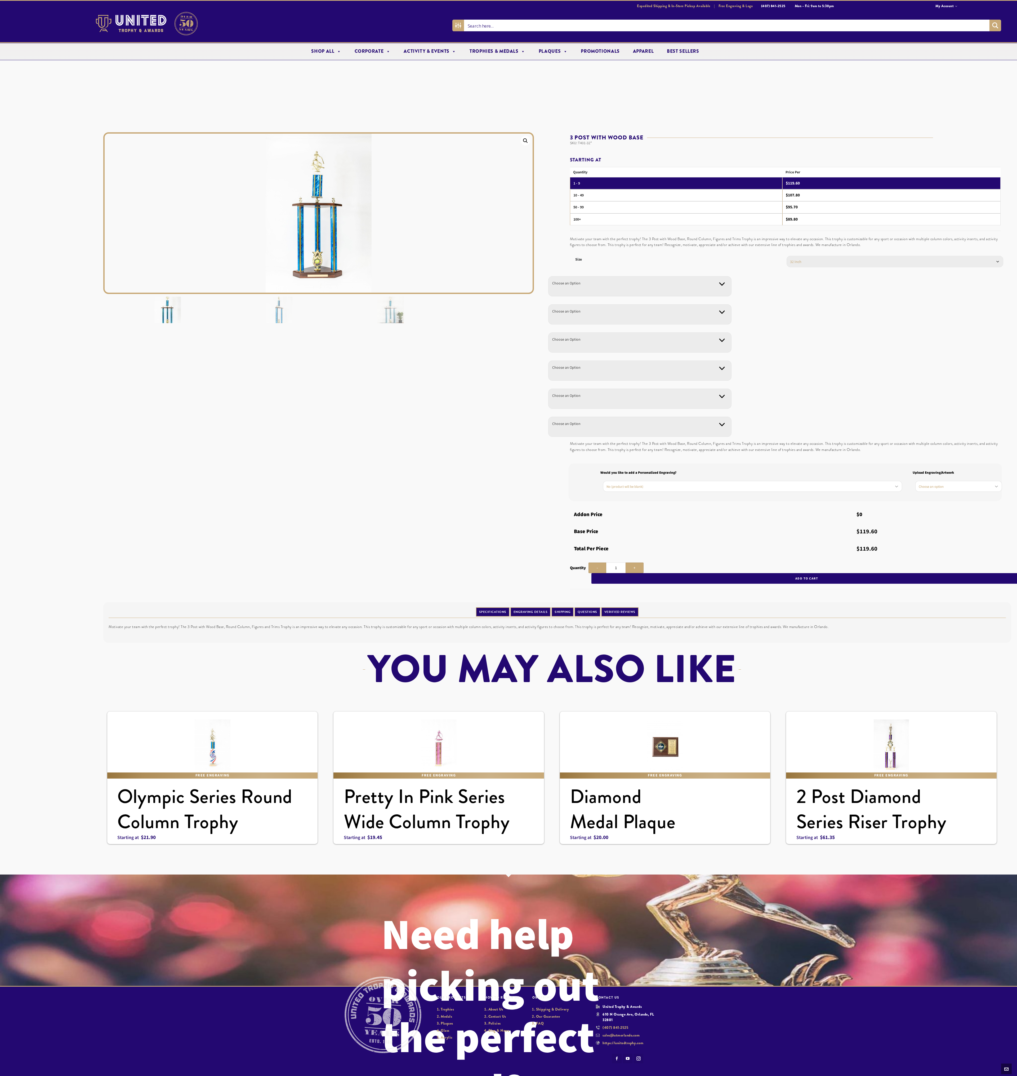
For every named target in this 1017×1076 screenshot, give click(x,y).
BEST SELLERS (683, 51)
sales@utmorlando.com (621, 1035)
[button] (525, 141)
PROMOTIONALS (600, 51)
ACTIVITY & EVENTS (426, 51)
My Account (944, 5)
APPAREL (643, 51)
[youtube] (627, 1058)
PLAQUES (550, 51)
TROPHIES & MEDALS (494, 51)
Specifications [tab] (492, 611)
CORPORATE (369, 51)
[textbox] (566, 283)
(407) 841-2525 (615, 1027)
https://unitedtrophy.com (623, 1043)
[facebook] (617, 1058)
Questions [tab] (587, 611)
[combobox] (639, 286)
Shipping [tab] (562, 611)
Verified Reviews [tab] (619, 611)
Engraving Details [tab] (531, 611)
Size (578, 259)
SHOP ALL (322, 51)
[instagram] (638, 1058)
